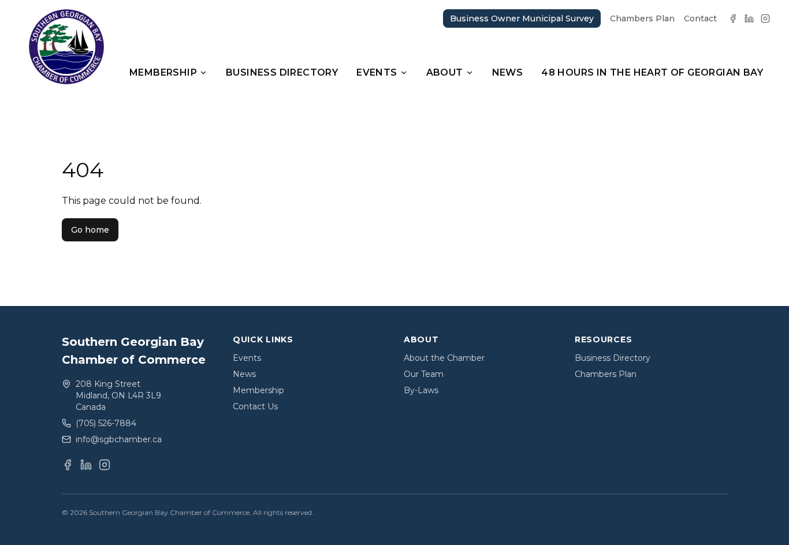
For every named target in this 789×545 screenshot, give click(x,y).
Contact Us (255, 406)
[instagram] (765, 18)
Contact (700, 18)
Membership (163, 72)
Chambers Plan (642, 18)
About (444, 72)
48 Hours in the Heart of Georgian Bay (652, 72)
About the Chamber (444, 358)
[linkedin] (749, 18)
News (507, 72)
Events (376, 72)
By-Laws (421, 390)
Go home (90, 230)
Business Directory (282, 72)
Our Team (424, 374)
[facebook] (733, 18)
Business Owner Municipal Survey (522, 18)
